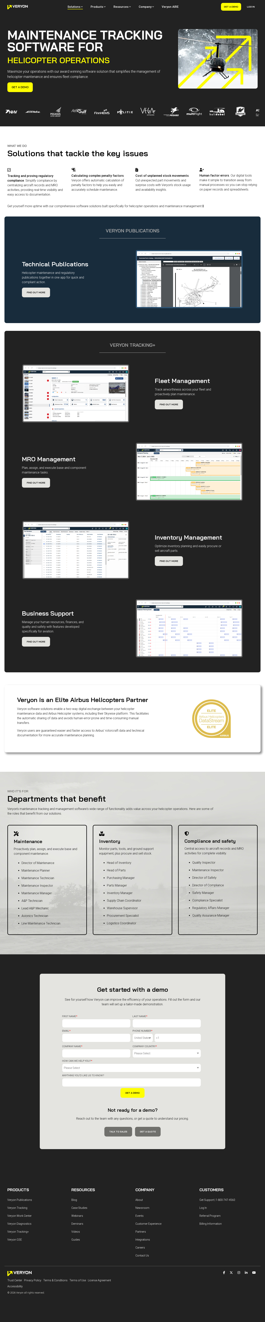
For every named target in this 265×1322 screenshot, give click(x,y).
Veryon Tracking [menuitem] (17, 1207)
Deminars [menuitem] (77, 1223)
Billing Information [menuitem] (210, 1223)
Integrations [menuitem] (142, 1239)
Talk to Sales (118, 1131)
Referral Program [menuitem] (210, 1215)
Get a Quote (148, 1131)
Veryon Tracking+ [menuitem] (18, 1231)
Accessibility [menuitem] (15, 1286)
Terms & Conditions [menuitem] (55, 1280)
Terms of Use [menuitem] (77, 1280)
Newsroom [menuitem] (142, 1207)
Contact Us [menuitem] (142, 1255)
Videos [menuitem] (75, 1231)
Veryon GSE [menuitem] (14, 1239)
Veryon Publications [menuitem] (19, 1199)
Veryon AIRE (170, 7)
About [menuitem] (139, 1199)
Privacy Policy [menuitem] (32, 1280)
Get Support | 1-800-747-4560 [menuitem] (217, 1199)
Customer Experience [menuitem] (148, 1223)
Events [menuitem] (139, 1215)
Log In (251, 6)
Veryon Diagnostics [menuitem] (19, 1223)
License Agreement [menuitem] (99, 1280)
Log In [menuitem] (203, 1207)
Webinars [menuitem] (77, 1215)
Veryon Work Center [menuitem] (19, 1215)
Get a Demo (231, 6)
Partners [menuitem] (140, 1231)
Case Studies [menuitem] (79, 1207)
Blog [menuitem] (74, 1199)
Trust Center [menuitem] (14, 1280)
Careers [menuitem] (140, 1247)
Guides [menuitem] (75, 1239)
